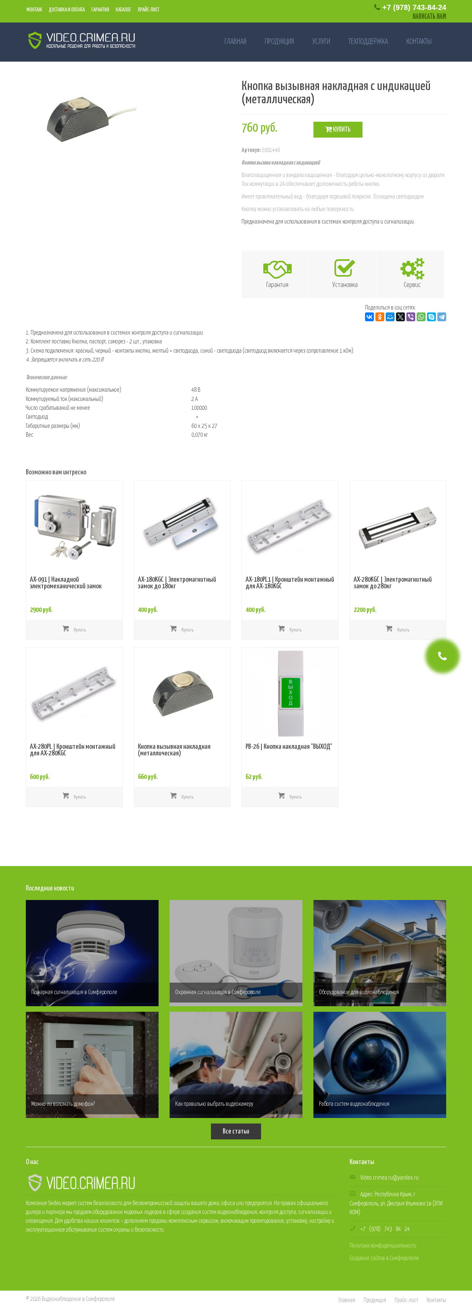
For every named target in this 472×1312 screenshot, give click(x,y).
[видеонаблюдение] (81, 1182)
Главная (235, 41)
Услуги (321, 41)
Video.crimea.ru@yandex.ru (389, 1178)
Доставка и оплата (66, 10)
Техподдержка (368, 41)
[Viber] (410, 316)
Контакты (418, 41)
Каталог (123, 10)
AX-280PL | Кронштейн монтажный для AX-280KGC (72, 750)
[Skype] (431, 316)
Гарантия (100, 10)
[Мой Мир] (390, 316)
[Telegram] (441, 316)
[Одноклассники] (379, 316)
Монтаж (34, 10)
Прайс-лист (148, 10)
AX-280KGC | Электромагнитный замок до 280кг (393, 583)
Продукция (279, 41)
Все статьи (236, 1131)
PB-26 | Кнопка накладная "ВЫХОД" (289, 747)
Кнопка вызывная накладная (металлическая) (174, 750)
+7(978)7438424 (385, 1229)
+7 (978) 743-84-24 (413, 7)
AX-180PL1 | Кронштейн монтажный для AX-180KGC (290, 583)
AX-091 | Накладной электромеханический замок (66, 583)
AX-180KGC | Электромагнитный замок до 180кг (177, 583)
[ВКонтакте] (369, 316)
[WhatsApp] (421, 316)
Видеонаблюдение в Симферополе (78, 1299)
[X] (400, 316)
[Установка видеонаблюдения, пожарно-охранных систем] (78, 40)
